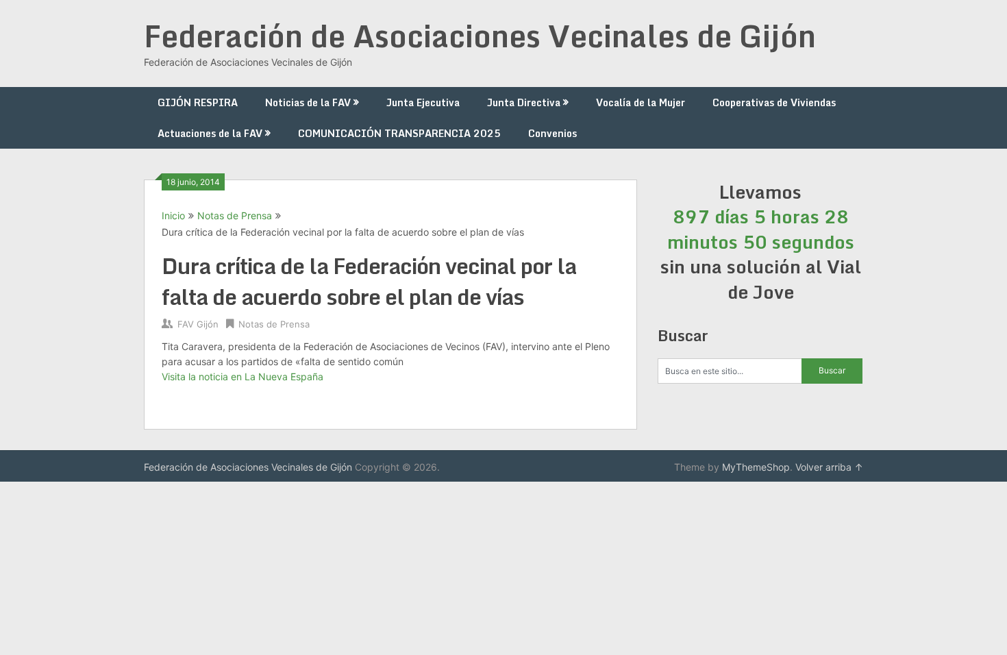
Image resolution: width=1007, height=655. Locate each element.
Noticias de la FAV (308, 102)
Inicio (173, 215)
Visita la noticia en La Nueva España (242, 376)
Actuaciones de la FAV (210, 133)
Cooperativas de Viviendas (774, 102)
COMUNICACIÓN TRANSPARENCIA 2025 (399, 133)
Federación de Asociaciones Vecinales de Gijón (480, 35)
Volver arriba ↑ (829, 467)
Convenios (552, 133)
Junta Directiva (523, 102)
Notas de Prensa (234, 215)
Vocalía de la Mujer (640, 102)
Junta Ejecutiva (423, 102)
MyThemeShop (756, 467)
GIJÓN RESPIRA (198, 102)
